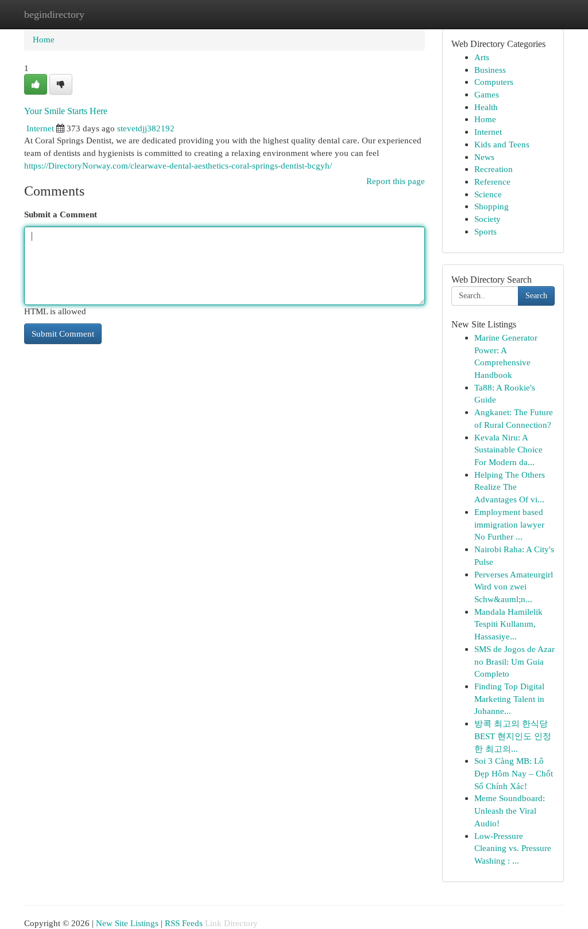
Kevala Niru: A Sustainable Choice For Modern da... (508, 449)
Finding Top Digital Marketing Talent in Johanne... (509, 698)
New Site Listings (127, 923)
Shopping (491, 206)
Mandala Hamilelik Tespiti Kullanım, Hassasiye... (508, 624)
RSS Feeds (184, 923)
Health (486, 107)
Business (490, 70)
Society (487, 219)
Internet (40, 128)
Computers (493, 82)
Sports (485, 231)
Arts (481, 57)
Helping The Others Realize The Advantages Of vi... (509, 487)
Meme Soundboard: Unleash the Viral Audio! (509, 810)
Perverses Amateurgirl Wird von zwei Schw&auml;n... (513, 586)
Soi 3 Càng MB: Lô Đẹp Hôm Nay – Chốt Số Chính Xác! (513, 773)
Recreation (493, 169)
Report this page (395, 181)
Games (486, 94)
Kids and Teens (501, 144)
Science (488, 194)
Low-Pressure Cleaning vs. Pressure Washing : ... (512, 848)
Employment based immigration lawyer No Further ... (509, 524)
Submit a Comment (60, 214)
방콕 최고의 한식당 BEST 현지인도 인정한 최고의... (512, 736)
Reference (492, 181)
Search (536, 295)
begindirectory (54, 14)
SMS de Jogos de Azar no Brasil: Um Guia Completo (514, 661)
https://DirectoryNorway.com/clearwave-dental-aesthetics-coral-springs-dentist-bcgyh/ (178, 165)
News (484, 157)
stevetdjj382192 (146, 128)
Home (44, 39)
